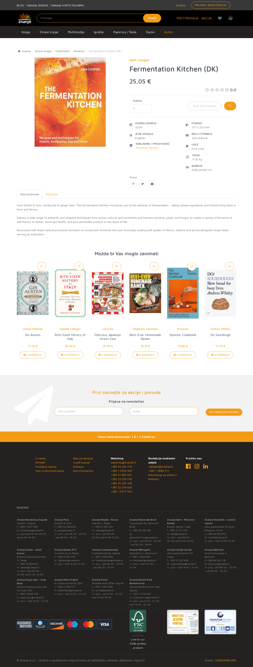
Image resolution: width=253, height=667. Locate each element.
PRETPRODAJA (187, 18)
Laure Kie (107, 328)
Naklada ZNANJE (37, 5)
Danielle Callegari (70, 328)
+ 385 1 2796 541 (141, 593)
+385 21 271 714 (178, 530)
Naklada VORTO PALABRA (67, 5)
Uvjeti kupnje (81, 462)
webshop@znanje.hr (123, 462)
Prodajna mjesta (46, 466)
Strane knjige (49, 32)
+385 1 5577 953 (121, 491)
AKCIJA (206, 18)
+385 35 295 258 (121, 483)
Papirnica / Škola (124, 32)
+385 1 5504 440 (121, 470)
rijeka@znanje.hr (105, 530)
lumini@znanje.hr (218, 537)
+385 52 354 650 (121, 487)
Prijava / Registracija (211, 5)
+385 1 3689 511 (158, 470)
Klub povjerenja (83, 458)
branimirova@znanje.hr (146, 597)
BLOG (20, 5)
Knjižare (180, 5)
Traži (152, 18)
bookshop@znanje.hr (32, 530)
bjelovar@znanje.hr (219, 563)
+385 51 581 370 (66, 556)
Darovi (150, 32)
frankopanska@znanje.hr (109, 560)
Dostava (78, 466)
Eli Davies (183, 328)
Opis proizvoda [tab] (29, 194)
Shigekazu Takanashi (145, 328)
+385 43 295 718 (121, 466)
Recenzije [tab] (52, 194)
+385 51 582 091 (121, 475)
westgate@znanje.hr (144, 560)
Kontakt (40, 462)
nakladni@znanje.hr (160, 466)
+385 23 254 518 (121, 479)
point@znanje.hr (105, 590)
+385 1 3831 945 (103, 586)
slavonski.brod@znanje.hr (143, 537)
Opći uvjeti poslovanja (50, 470)
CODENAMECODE (225, 660)
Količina (137, 100)
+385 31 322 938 (178, 560)
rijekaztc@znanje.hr (69, 560)
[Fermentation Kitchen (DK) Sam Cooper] (133, 183)
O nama (40, 458)
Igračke (99, 32)
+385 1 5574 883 (103, 556)
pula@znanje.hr (66, 530)
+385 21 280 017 (66, 586)
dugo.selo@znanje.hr (32, 597)
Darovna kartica (83, 470)
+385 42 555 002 (216, 533)
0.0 (233, 89)
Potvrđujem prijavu (224, 412)
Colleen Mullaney (33, 328)
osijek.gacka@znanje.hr (184, 563)
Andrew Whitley (220, 328)
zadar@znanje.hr (30, 567)
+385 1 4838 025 (28, 593)
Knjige (26, 32)
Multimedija (76, 32)
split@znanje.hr (179, 533)
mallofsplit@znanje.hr (70, 590)
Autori (168, 32)
